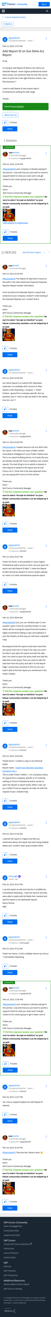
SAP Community (11, 1275)
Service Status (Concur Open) (16, 1284)
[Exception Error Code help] (49, 252)
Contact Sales (9, 1257)
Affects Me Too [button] (10, 115)
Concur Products (11, 1253)
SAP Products (10, 1271)
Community (22, 4)
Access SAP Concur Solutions (17, 1244)
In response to (20, 158)
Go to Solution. (17, 106)
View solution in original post (15, 223)
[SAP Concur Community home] (8, 4)
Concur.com (9, 1248)
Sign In (44, 4)
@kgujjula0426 (9, 169)
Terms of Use (18, 1300)
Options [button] (8, 24)
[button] (46, 38)
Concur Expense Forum (15, 17)
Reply (10, 129)
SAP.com (7, 1266)
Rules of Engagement (13, 1226)
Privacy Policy (8, 1300)
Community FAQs (11, 1231)
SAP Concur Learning (13, 1289)
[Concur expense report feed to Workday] (44, 252)
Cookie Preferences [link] (19, 1303)
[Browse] (4, 10)
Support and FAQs (12, 1235)
